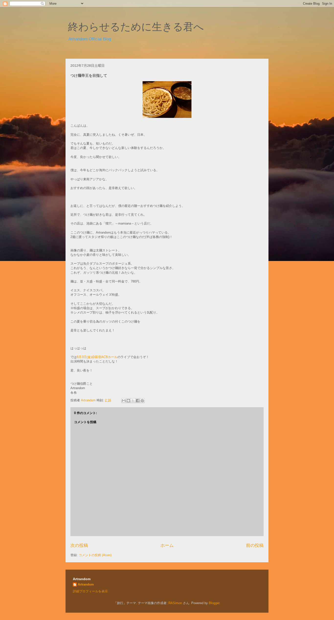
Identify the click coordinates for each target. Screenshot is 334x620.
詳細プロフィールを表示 (90, 591)
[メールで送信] (123, 400)
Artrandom (86, 584)
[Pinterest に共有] (142, 400)
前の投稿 (255, 545)
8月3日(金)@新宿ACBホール (97, 357)
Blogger (214, 603)
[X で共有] (133, 400)
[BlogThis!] (128, 400)
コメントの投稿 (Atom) (95, 555)
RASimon (175, 603)
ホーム (167, 545)
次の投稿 (79, 545)
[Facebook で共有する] (137, 400)
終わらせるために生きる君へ (136, 27)
